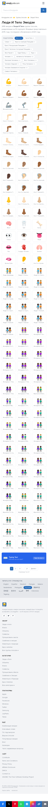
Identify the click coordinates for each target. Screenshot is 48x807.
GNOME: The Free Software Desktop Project (18, 777)
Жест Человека (30, 60)
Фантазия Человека (12, 60)
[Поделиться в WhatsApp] (21, 804)
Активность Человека (24, 56)
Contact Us (6, 774)
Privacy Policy (7, 764)
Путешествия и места (10, 637)
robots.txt (14, 790)
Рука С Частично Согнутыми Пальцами (18, 49)
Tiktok (4, 717)
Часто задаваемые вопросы (12, 749)
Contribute (6, 757)
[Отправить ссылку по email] (45, 804)
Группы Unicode (21, 17)
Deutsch (23, 584)
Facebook (5, 701)
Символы (5, 634)
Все (19, 38)
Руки (33, 53)
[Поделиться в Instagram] (33, 804)
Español (14, 584)
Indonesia (35, 591)
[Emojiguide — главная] (4, 604)
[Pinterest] (13, 616)
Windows (5, 704)
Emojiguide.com (7, 17)
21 (27, 569)
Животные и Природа (10, 679)
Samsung (5, 710)
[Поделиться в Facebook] (3, 804)
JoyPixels (5, 714)
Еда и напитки (7, 647)
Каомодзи (6, 745)
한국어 (13, 591)
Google (5, 697)
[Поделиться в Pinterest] (15, 804)
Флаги (4, 628)
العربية (21, 591)
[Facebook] (4, 616)
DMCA (4, 770)
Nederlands (8, 587)
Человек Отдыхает (12, 64)
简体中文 (37, 587)
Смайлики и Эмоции (9, 675)
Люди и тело (6, 624)
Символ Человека (11, 71)
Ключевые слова (8, 729)
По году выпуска (8, 732)
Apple (4, 694)
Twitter (4, 707)
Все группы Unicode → (10, 650)
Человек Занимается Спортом (16, 68)
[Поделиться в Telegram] (27, 804)
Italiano (40, 584)
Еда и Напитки (7, 682)
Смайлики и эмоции (9, 641)
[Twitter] (8, 616)
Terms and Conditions (10, 761)
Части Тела (29, 38)
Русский (28, 587)
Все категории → (8, 685)
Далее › (34, 569)
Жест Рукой (9, 53)
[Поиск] (43, 10)
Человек (9, 56)
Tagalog (6, 594)
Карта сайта (6, 790)
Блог (4, 742)
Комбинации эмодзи (9, 726)
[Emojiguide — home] (11, 3)
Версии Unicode (8, 736)
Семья (8, 42)
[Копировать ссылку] (39, 804)
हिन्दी (27, 591)
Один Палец (23, 53)
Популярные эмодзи (10, 739)
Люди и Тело (6, 659)
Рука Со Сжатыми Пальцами (25, 42)
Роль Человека (29, 64)
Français (32, 584)
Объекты (5, 631)
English (6, 584)
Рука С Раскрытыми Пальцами (15, 45)
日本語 (6, 591)
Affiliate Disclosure (8, 767)
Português (18, 587)
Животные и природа (10, 644)
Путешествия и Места (10, 672)
